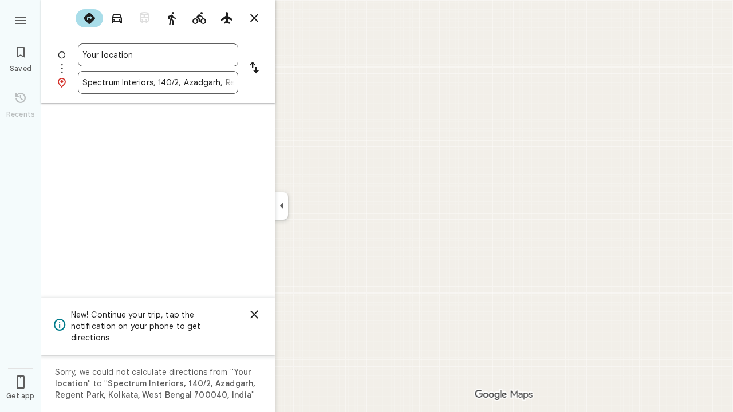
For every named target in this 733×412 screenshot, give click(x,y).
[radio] (89, 18)
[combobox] (158, 54)
